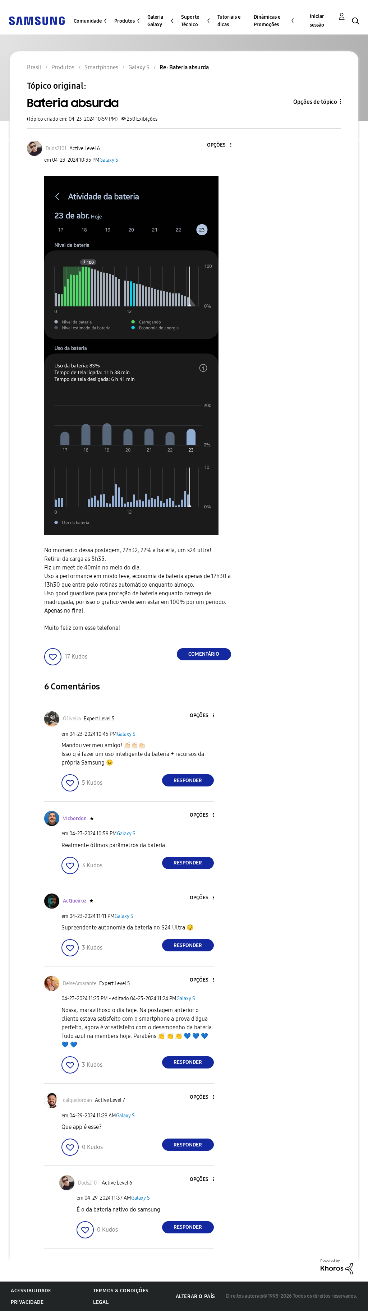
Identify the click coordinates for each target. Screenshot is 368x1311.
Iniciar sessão (317, 20)
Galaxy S (109, 160)
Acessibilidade (31, 1291)
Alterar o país (195, 1296)
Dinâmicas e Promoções (267, 21)
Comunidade (88, 21)
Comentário (203, 654)
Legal (101, 1302)
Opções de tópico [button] (315, 101)
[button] (218, 145)
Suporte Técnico (190, 21)
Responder (188, 780)
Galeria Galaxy (155, 21)
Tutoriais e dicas (228, 21)
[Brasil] (37, 20)
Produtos (124, 21)
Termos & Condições (121, 1291)
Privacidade (27, 1302)
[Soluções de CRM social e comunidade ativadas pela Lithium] (337, 1266)
